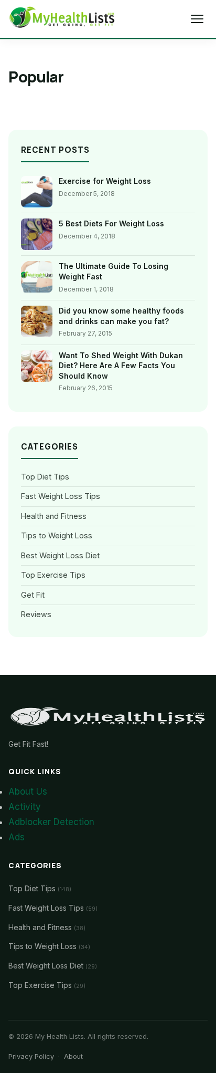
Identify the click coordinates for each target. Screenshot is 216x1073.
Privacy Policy (31, 1056)
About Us (27, 791)
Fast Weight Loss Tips (60, 496)
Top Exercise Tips (53, 574)
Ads (16, 837)
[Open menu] (197, 19)
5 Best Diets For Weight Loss (111, 223)
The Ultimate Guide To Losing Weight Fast (113, 271)
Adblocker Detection (51, 822)
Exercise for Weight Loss (105, 180)
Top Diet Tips (45, 476)
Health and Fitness (54, 516)
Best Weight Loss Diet (60, 555)
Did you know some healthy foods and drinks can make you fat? (121, 316)
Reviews (36, 614)
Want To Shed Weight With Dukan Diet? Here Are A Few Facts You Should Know (121, 365)
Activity (24, 806)
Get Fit (33, 594)
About (73, 1056)
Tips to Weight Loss (56, 535)
